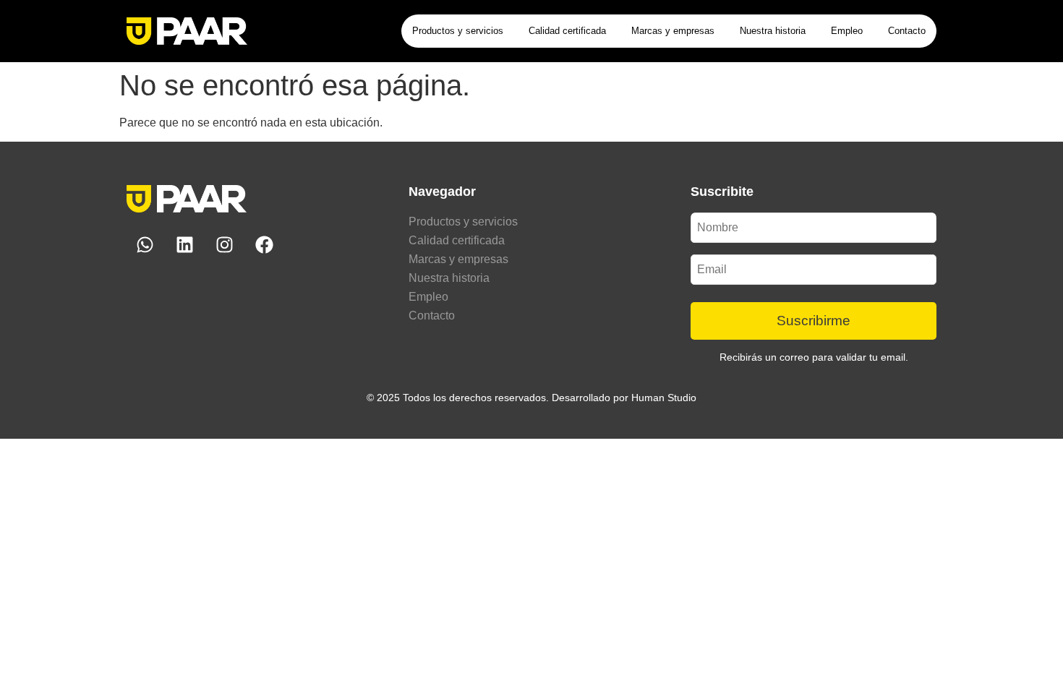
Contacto (907, 30)
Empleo (847, 30)
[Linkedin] (184, 245)
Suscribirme (813, 320)
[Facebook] (264, 245)
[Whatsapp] (145, 245)
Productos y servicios (457, 30)
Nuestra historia (773, 30)
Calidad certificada (567, 30)
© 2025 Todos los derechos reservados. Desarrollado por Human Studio (531, 397)
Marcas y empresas (672, 30)
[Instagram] (224, 245)
